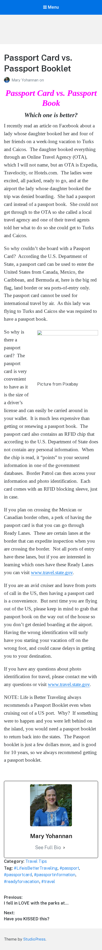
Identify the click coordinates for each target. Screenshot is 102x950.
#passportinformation (54, 874)
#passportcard (18, 874)
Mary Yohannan (25, 80)
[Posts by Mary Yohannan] (8, 80)
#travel (48, 881)
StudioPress (34, 939)
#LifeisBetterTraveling (36, 868)
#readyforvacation (21, 881)
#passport (69, 868)
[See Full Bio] (64, 848)
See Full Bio (48, 847)
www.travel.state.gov (52, 572)
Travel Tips (36, 861)
